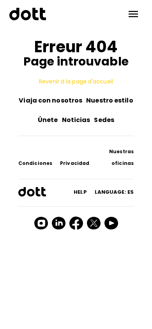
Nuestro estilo (109, 100)
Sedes (104, 119)
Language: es (114, 192)
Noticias (76, 119)
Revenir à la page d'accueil (76, 81)
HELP (80, 192)
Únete (48, 119)
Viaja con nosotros (50, 100)
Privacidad (74, 163)
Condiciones (35, 163)
